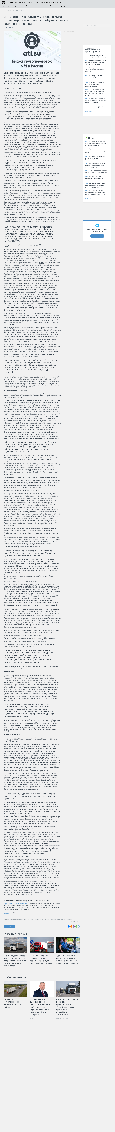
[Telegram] (79, 926)
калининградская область (68, 919)
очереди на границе (55, 919)
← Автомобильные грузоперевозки (14, 10)
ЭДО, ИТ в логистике (63, 1018)
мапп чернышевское (43, 919)
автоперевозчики (21, 919)
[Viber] (74, 926)
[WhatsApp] (76, 926)
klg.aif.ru (6, 914)
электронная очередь (32, 919)
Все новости (89, 111)
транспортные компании (10, 919)
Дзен (5, 1010)
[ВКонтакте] (69, 926)
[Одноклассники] (71, 926)
